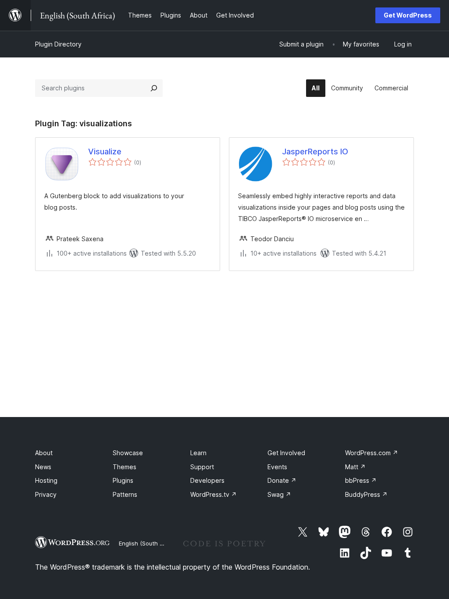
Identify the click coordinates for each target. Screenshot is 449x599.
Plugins (123, 480)
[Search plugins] (154, 88)
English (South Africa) (148, 543)
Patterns (125, 494)
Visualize (104, 151)
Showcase (128, 452)
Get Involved (286, 452)
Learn (198, 452)
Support (202, 467)
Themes (124, 467)
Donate (281, 480)
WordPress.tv (213, 494)
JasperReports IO (315, 151)
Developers (207, 480)
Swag (279, 494)
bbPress (361, 480)
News (43, 467)
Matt (355, 467)
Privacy (46, 494)
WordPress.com (371, 452)
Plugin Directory (58, 44)
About (44, 452)
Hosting (46, 480)
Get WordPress (408, 15)
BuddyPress (366, 494)
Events (277, 467)
